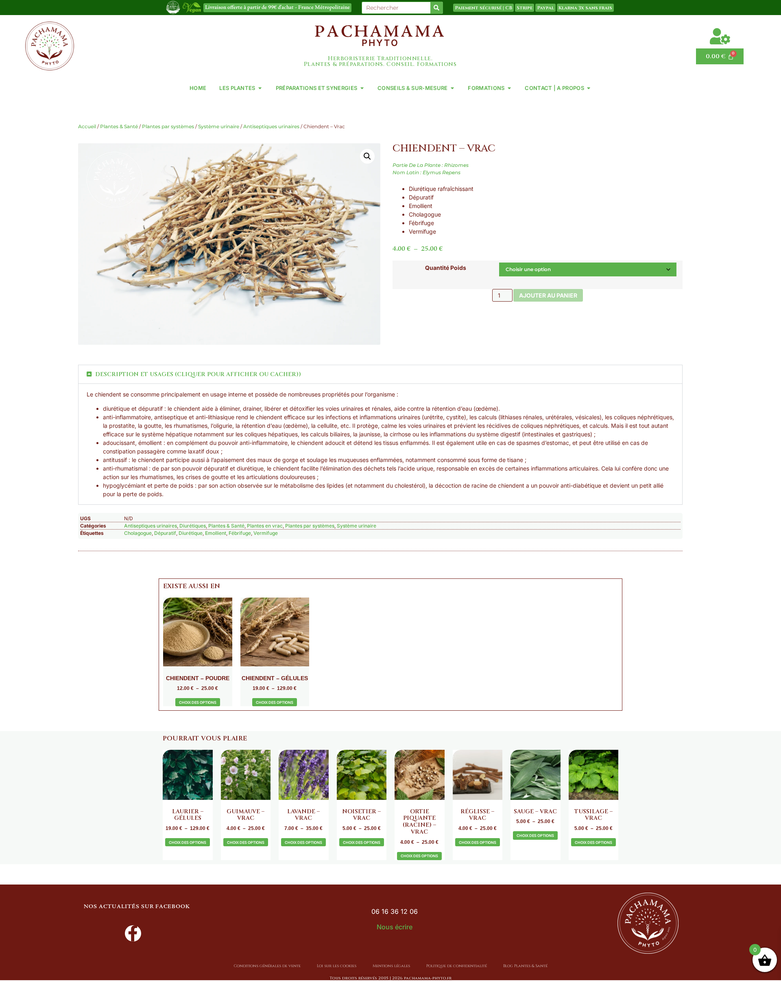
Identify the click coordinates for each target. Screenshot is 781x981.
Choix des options (197, 702)
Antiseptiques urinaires (271, 126)
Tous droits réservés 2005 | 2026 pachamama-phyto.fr (390, 978)
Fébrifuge (240, 533)
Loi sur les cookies (336, 966)
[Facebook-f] (133, 933)
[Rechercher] (436, 7)
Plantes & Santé (119, 126)
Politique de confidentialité (456, 966)
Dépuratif (165, 533)
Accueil (87, 126)
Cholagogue (138, 533)
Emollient (215, 533)
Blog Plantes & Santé (525, 966)
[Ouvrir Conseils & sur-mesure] (452, 88)
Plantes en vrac (265, 526)
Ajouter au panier (548, 295)
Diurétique (191, 533)
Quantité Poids (445, 268)
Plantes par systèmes (168, 126)
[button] (367, 156)
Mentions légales (391, 966)
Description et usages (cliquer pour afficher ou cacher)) (198, 374)
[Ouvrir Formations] (509, 88)
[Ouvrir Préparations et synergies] (361, 88)
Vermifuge (265, 533)
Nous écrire (394, 927)
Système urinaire (218, 126)
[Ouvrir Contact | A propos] (588, 88)
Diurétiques (192, 526)
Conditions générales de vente (267, 966)
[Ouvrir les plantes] (260, 88)
